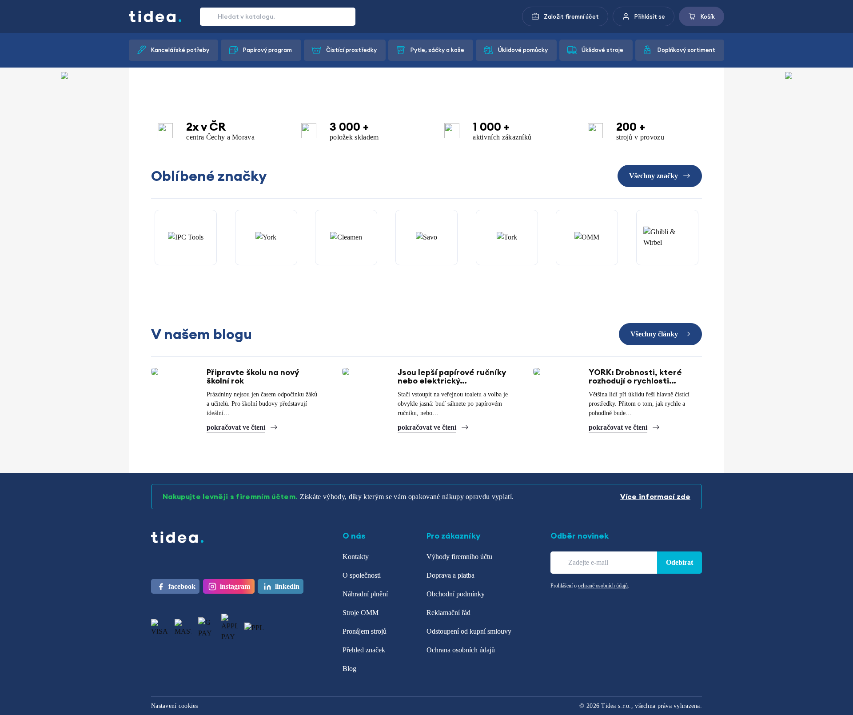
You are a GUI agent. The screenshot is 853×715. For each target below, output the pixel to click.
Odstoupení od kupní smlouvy (468, 631)
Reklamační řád (448, 612)
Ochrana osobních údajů (460, 650)
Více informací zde (655, 496)
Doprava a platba (450, 575)
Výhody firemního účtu (459, 556)
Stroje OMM (361, 612)
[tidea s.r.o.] (155, 16)
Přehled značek (364, 650)
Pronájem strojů (365, 631)
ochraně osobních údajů (603, 586)
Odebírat (679, 562)
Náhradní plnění (365, 594)
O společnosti (362, 575)
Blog (349, 668)
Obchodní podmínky (455, 594)
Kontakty (356, 556)
